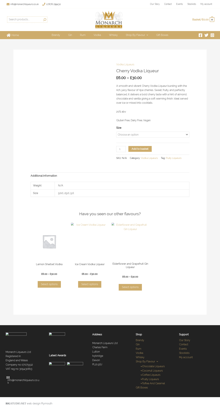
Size (118, 127)
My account (206, 4)
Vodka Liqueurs (125, 64)
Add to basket (140, 148)
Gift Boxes (162, 35)
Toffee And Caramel (153, 383)
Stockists (191, 4)
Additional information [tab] (44, 175)
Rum (83, 35)
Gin (70, 35)
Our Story (155, 4)
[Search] (44, 19)
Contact (168, 4)
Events (179, 4)
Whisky (113, 35)
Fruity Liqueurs (174, 158)
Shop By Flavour (135, 35)
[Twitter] (206, 35)
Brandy (56, 35)
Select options (49, 284)
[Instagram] (212, 35)
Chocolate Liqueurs (153, 366)
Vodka (97, 35)
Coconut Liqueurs (152, 370)
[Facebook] (200, 35)
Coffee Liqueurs (151, 374)
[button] (146, 35)
